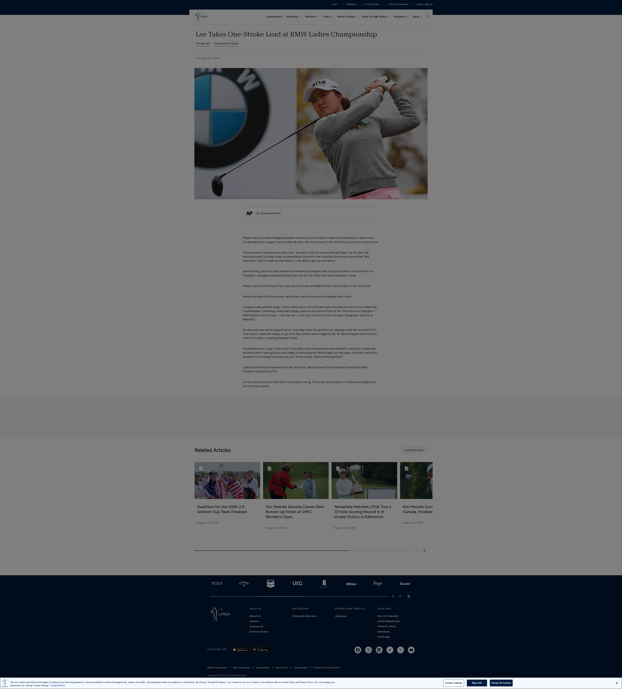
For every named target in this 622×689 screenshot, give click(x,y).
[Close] (616, 683)
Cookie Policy (58, 685)
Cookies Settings (453, 683)
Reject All (477, 683)
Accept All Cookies (501, 683)
